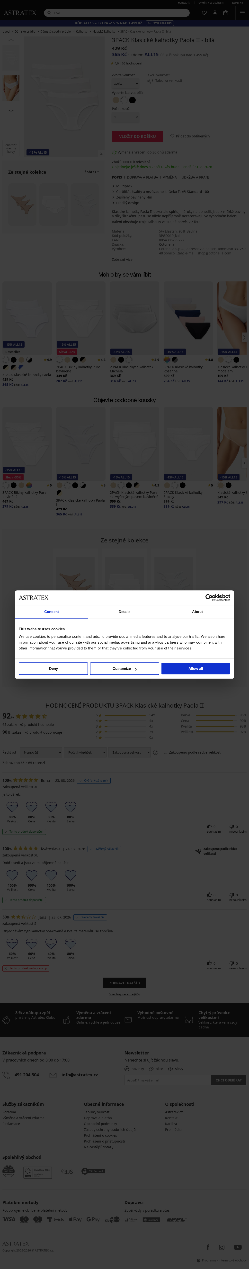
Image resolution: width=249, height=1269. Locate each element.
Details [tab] (125, 612)
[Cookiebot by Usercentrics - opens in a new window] (209, 597)
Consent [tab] (51, 612)
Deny (53, 668)
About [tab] (197, 612)
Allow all (195, 668)
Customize (122, 668)
